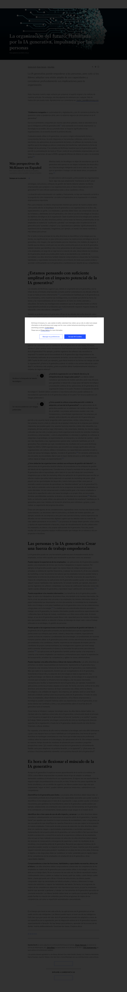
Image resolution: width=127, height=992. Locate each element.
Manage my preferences (51, 337)
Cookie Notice (49, 327)
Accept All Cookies (75, 337)
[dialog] (64, 330)
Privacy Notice (45, 330)
